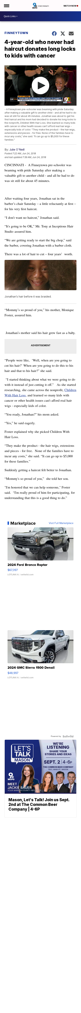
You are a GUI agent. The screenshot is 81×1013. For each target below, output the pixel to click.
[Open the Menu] (6, 5)
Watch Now (70, 6)
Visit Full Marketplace (61, 523)
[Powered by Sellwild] (68, 736)
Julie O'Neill (16, 149)
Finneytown (16, 33)
